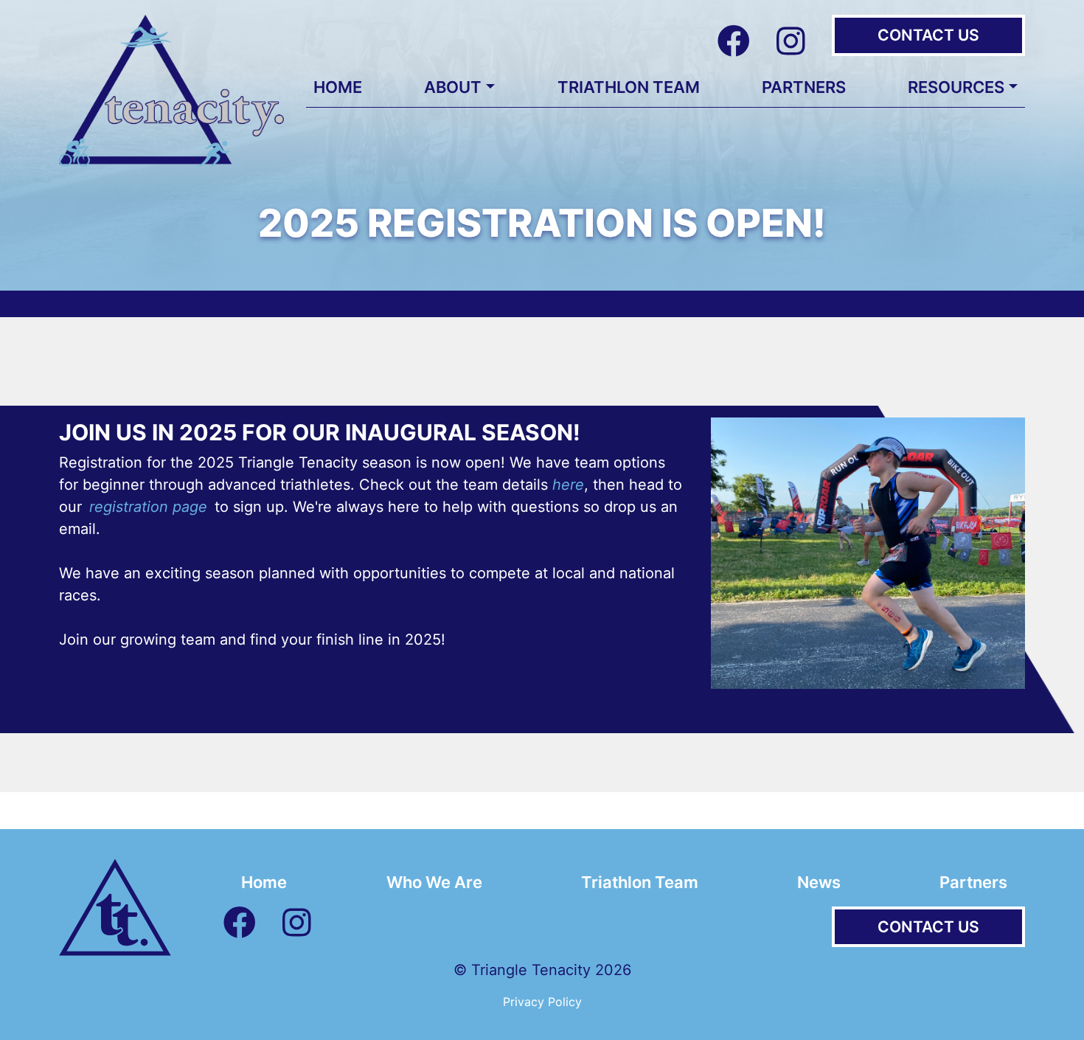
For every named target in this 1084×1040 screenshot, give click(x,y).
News (819, 882)
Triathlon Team (628, 87)
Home (337, 87)
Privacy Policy (542, 1001)
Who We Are (434, 882)
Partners (804, 87)
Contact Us (928, 35)
